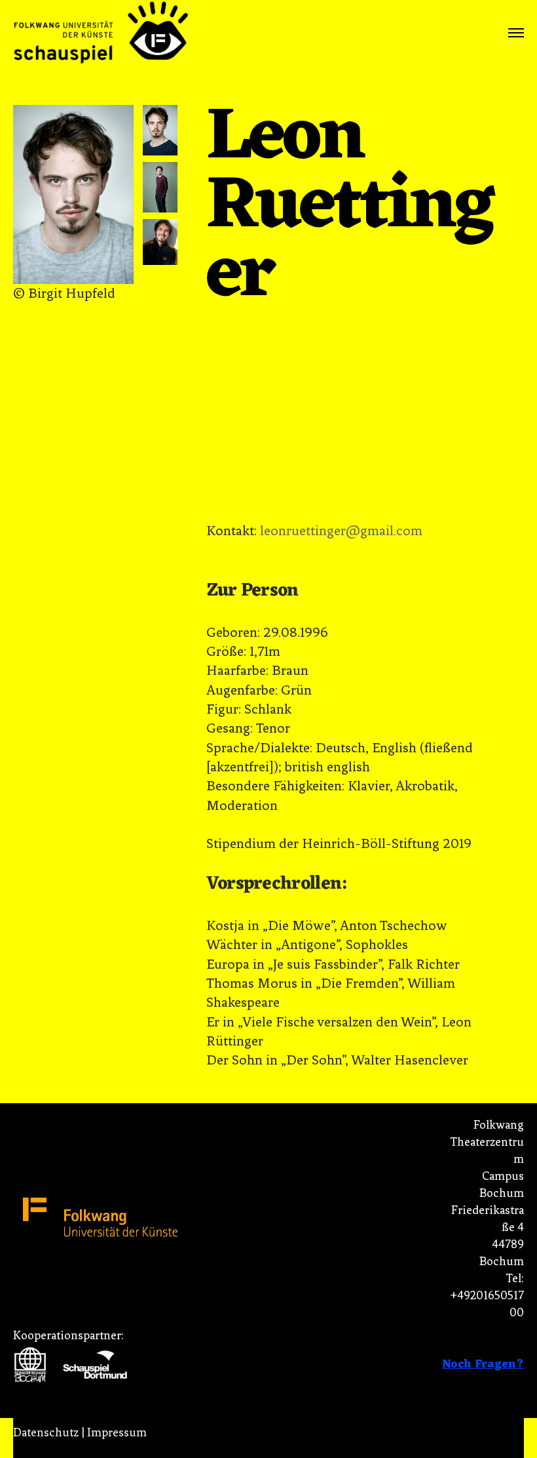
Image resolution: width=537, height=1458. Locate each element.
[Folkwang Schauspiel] (101, 33)
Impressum (117, 1432)
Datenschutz (46, 1432)
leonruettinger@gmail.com (341, 530)
